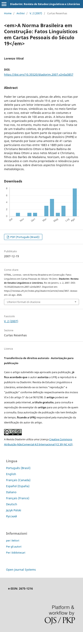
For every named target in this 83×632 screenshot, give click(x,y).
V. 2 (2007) (36, 13)
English (11, 474)
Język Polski (13, 510)
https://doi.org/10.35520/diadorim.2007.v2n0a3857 (38, 74)
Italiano (11, 492)
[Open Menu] (4, 4)
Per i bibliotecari (15, 552)
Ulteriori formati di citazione (23, 302)
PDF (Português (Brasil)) (24, 237)
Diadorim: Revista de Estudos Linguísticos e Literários (45, 4)
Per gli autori (13, 546)
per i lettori (12, 540)
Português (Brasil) (18, 468)
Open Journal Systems (21, 569)
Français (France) (17, 498)
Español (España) (17, 486)
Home (7, 13)
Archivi (21, 13)
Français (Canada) (18, 480)
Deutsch (11, 504)
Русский (11, 516)
